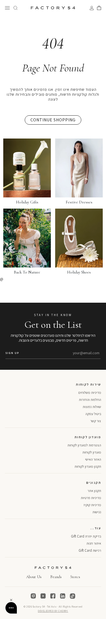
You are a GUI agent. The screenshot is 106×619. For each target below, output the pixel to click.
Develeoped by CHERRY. (53, 611)
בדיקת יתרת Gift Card (86, 536)
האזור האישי (93, 459)
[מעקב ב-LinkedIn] (63, 596)
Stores (75, 576)
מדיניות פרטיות (91, 497)
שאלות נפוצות (92, 406)
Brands (56, 576)
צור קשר (95, 421)
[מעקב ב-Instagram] (33, 596)
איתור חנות (93, 543)
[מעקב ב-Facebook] (53, 596)
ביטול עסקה (93, 413)
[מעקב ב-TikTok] (72, 596)
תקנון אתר (94, 490)
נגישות (96, 512)
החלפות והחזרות (90, 399)
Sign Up (12, 353)
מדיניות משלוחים (89, 392)
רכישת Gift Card (90, 550)
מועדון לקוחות (91, 452)
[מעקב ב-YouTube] (43, 596)
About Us (34, 576)
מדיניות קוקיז (92, 505)
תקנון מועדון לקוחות (87, 466)
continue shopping (53, 120)
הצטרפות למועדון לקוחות (84, 445)
